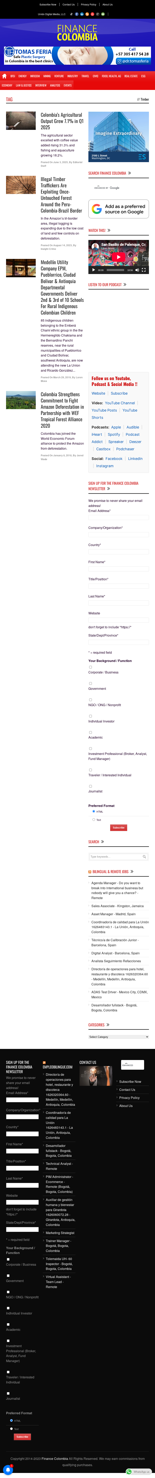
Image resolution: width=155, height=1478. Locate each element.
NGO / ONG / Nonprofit (104, 705)
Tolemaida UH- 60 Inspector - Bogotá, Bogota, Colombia (59, 1263)
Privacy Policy (88, 4)
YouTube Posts (104, 410)
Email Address (99, 510)
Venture (59, 76)
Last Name (96, 596)
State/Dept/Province (103, 635)
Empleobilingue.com (57, 1066)
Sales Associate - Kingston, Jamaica (117, 906)
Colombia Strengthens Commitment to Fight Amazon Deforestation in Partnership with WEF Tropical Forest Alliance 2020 (62, 409)
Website (98, 393)
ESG (143, 76)
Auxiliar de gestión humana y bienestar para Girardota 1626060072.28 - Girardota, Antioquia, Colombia (60, 1212)
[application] (118, 257)
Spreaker (116, 442)
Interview (40, 85)
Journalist (95, 791)
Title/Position (98, 579)
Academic (95, 737)
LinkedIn (135, 459)
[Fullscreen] (144, 270)
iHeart (97, 434)
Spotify (114, 434)
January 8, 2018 (62, 455)
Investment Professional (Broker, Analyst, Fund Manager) (117, 756)
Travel (85, 76)
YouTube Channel (120, 403)
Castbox (103, 449)
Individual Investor (101, 721)
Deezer (135, 442)
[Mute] (137, 270)
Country (94, 544)
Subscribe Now (48, 4)
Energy (23, 76)
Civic (95, 76)
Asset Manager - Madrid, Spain (113, 914)
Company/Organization (105, 527)
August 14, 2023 (62, 245)
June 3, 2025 (60, 162)
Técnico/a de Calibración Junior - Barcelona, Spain (115, 942)
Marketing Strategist (60, 1232)
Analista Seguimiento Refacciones (116, 961)
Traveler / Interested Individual (109, 775)
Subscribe (119, 393)
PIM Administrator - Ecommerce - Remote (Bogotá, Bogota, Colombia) (59, 1184)
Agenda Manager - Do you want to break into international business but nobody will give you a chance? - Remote (117, 890)
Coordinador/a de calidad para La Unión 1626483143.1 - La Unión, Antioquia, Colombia (120, 927)
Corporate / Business (103, 672)
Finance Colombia (55, 1458)
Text (98, 819)
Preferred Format (101, 805)
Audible (133, 427)
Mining (47, 76)
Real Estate (131, 76)
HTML (99, 811)
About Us (108, 4)
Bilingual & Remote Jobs (111, 871)
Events (68, 85)
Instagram (105, 466)
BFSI (12, 76)
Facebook (114, 459)
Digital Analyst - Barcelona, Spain (115, 953)
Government (97, 688)
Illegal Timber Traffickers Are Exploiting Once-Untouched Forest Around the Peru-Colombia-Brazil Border (61, 194)
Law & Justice (24, 85)
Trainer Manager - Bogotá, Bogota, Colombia (58, 1245)
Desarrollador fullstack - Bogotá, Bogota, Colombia (114, 1007)
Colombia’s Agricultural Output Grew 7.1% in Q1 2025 (62, 121)
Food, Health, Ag (111, 76)
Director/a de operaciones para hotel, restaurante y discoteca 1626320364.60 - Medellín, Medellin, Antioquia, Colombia (119, 976)
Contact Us (69, 4)
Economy (7, 85)
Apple (116, 427)
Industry (72, 76)
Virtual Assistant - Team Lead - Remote (58, 1281)
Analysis (55, 85)
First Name (96, 562)
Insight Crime (48, 249)
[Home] (4, 76)
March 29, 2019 (62, 377)
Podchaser (125, 449)
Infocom (35, 76)
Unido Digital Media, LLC (52, 14)
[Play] (94, 270)
